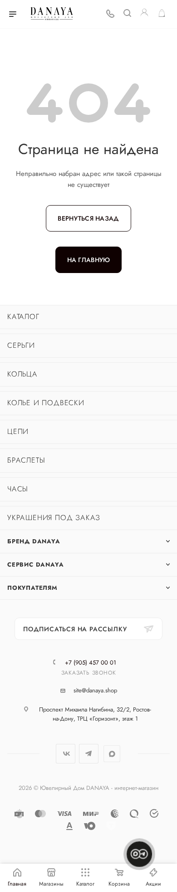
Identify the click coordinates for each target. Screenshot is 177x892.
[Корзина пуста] (161, 14)
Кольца (22, 374)
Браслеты (26, 460)
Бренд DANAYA (33, 541)
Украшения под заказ (53, 517)
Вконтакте (65, 753)
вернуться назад (88, 218)
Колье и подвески (45, 402)
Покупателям (32, 587)
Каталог (23, 316)
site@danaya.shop (95, 690)
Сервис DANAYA (35, 564)
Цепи (18, 431)
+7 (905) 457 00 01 (90, 662)
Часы (17, 489)
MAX (111, 753)
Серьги (21, 345)
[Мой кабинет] (144, 14)
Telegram (88, 753)
